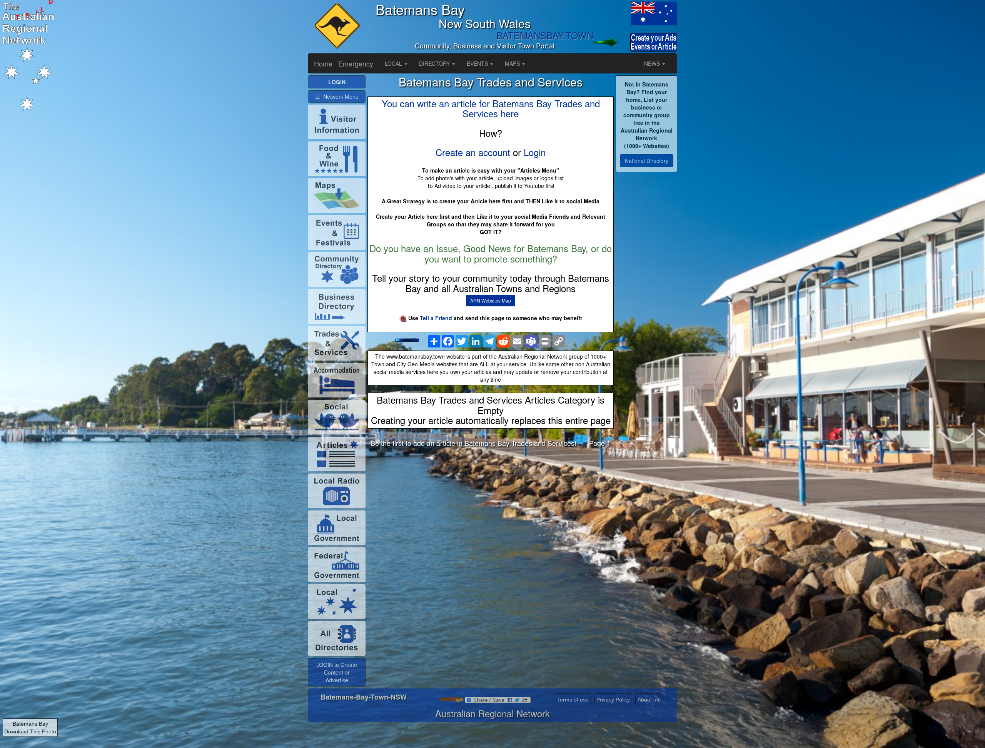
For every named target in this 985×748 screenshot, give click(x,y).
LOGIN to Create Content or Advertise (336, 672)
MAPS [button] (513, 63)
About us (648, 699)
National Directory (646, 161)
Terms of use (573, 699)
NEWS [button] (652, 63)
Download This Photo (30, 731)
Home (323, 63)
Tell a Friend (436, 318)
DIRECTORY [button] (435, 63)
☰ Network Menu (337, 96)
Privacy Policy (613, 699)
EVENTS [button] (478, 63)
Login (535, 152)
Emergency (355, 63)
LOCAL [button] (394, 63)
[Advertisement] (490, 514)
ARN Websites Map (490, 300)
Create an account (473, 152)
